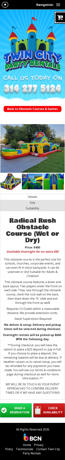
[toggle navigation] (58, 5)
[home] (5, 5)
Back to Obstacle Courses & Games (32, 109)
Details (32, 197)
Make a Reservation (19, 410)
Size (32, 203)
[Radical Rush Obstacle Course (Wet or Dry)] (32, 148)
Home (27, 445)
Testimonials (24, 449)
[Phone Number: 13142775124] (32, 89)
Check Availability (52, 410)
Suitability (32, 208)
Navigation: (44, 5)
